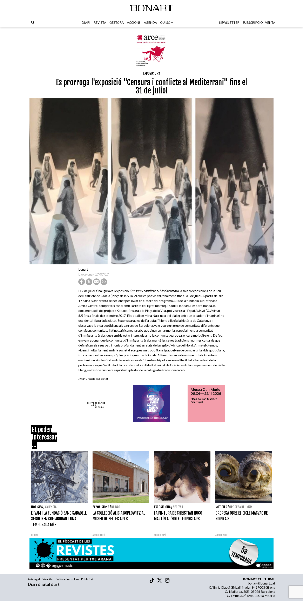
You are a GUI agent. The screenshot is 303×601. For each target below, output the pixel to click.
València (50, 507)
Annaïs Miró (99, 534)
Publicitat (87, 579)
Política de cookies (67, 579)
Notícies (37, 507)
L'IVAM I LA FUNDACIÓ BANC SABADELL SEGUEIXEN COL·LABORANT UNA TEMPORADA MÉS (59, 518)
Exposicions (151, 73)
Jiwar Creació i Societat (93, 378)
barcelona (85, 274)
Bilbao (115, 507)
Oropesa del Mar (240, 507)
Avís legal (34, 579)
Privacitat (47, 579)
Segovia (178, 507)
